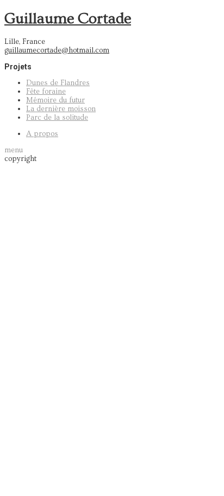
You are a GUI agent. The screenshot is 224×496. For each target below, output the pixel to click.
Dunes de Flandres (58, 83)
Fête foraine (46, 91)
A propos (42, 134)
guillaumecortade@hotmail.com (56, 50)
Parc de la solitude (57, 117)
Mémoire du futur (55, 100)
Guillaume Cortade (67, 18)
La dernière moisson (61, 109)
